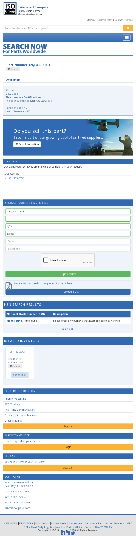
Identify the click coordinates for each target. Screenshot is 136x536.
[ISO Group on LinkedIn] (68, 534)
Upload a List (71, 291)
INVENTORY (26, 523)
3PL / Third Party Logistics (39, 527)
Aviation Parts (64, 527)
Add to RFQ (19, 375)
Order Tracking (13, 420)
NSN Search (42, 523)
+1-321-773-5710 (14, 178)
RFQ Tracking (12, 404)
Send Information (29, 144)
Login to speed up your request (23, 441)
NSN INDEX (10, 523)
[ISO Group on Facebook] (63, 534)
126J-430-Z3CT (17, 351)
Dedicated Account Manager (21, 415)
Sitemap (91, 19)
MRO (129, 523)
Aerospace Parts (94, 523)
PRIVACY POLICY (102, 527)
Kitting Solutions (115, 523)
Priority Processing (15, 398)
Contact (119, 19)
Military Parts (58, 523)
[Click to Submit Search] (128, 28)
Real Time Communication (20, 409)
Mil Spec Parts (82, 527)
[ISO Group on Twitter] (73, 534)
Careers (129, 19)
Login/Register (105, 19)
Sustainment (75, 523)
